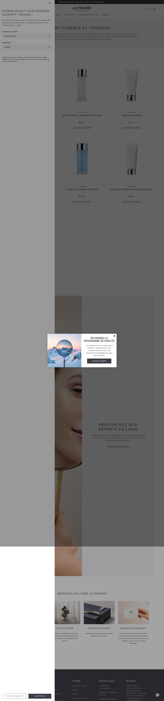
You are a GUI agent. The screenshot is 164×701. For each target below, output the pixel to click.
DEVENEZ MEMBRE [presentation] (99, 361)
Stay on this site (15, 696)
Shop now (40, 696)
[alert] (82, 350)
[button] (114, 336)
